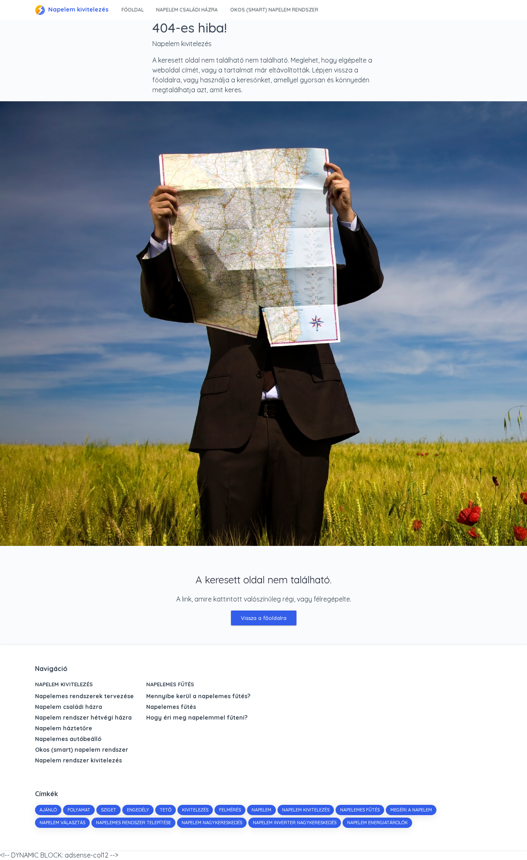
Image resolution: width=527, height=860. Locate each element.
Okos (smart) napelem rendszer (274, 10)
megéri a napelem (411, 810)
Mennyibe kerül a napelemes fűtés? (198, 696)
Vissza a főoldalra (264, 618)
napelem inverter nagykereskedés (294, 822)
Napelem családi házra (187, 10)
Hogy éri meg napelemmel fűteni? (196, 717)
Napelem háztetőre (63, 728)
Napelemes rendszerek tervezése (84, 696)
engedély (138, 810)
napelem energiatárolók (377, 822)
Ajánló (48, 810)
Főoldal (132, 10)
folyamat (79, 810)
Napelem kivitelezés (78, 9)
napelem (261, 810)
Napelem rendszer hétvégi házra (83, 717)
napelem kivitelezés (305, 810)
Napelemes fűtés (170, 684)
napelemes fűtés (360, 810)
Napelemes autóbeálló (68, 739)
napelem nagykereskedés (212, 822)
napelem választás (62, 822)
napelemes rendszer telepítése (133, 822)
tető (165, 810)
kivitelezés (195, 810)
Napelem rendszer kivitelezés (78, 760)
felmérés (230, 810)
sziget (108, 810)
